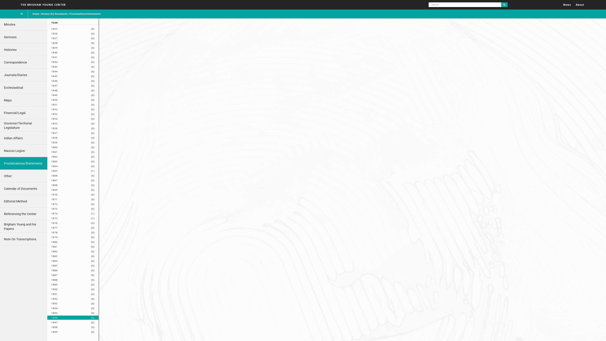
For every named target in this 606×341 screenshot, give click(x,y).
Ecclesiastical (13, 88)
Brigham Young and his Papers (20, 226)
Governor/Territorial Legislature (18, 125)
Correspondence (15, 62)
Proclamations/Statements (85, 14)
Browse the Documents (54, 14)
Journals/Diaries (15, 75)
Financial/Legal (15, 113)
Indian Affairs (13, 138)
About (580, 4)
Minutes (9, 24)
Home (36, 14)
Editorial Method (15, 201)
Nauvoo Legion (14, 151)
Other (8, 176)
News (567, 4)
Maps (8, 100)
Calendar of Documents (20, 189)
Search (504, 4)
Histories (10, 50)
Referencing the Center (20, 214)
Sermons (10, 37)
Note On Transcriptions (20, 239)
